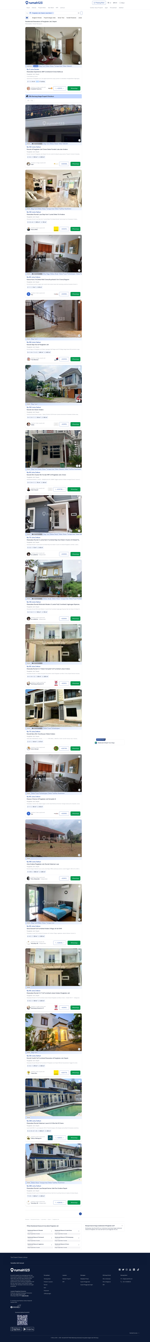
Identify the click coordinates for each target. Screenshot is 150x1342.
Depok (49, 1219)
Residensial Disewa (35, 1219)
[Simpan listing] (79, 29)
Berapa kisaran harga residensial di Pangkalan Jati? (100, 1226)
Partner (45, 1284)
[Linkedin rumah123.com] (134, 1269)
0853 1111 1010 (25, 1295)
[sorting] (30, 17)
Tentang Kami (47, 1279)
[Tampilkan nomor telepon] (63, 88)
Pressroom (46, 1290)
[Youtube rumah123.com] (130, 1270)
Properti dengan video (50, 18)
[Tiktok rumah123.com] (138, 1269)
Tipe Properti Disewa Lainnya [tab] (19, 1257)
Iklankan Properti (66, 1279)
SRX (104, 1284)
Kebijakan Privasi (84, 1279)
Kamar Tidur (61, 18)
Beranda (27, 1219)
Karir (45, 1287)
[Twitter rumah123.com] (123, 1270)
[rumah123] (20, 1270)
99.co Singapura (107, 1281)
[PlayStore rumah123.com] (28, 1329)
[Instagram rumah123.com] (127, 1270)
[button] (51, 13)
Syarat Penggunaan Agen (86, 1284)
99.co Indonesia (107, 1279)
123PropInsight (47, 1293)
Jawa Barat (43, 1219)
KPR (63, 1281)
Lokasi (80, 18)
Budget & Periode (37, 18)
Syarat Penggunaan (85, 1281)
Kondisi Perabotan (71, 18)
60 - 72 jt (30, 100)
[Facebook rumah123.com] (120, 1270)
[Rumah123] (34, 3)
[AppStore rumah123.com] (16, 1329)
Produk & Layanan (48, 1281)
